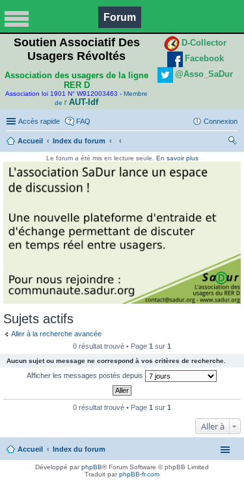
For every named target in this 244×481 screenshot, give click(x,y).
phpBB (91, 467)
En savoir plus (177, 158)
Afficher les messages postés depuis (86, 375)
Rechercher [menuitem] (232, 142)
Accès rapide (39, 121)
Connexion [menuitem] (220, 121)
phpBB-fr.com (139, 474)
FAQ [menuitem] (83, 121)
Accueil (30, 141)
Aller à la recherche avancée (56, 334)
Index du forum (79, 141)
